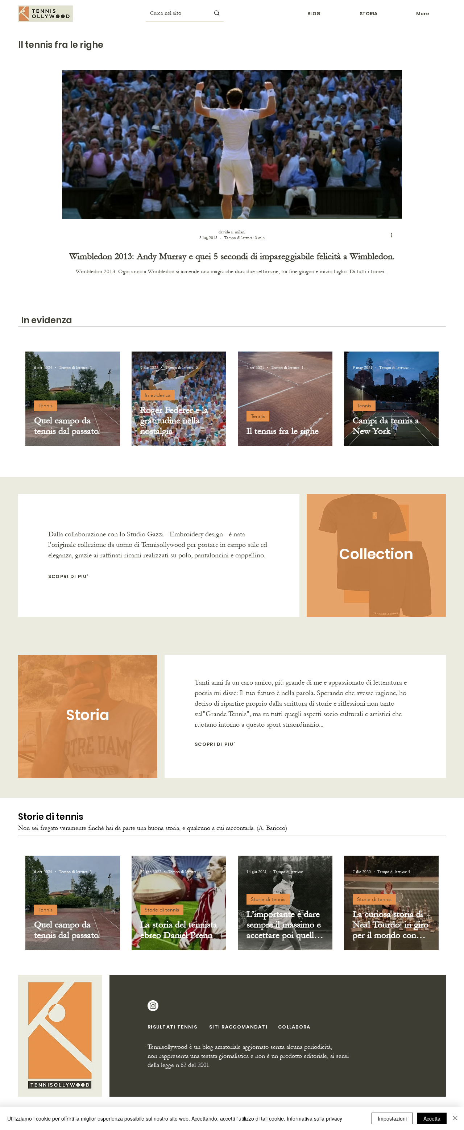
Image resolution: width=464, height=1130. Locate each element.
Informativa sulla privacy (314, 1118)
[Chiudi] (455, 1118)
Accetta (431, 1118)
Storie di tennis (162, 909)
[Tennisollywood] (153, 1005)
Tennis (45, 405)
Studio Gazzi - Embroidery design (175, 534)
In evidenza (157, 395)
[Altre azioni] (393, 234)
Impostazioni (392, 1118)
